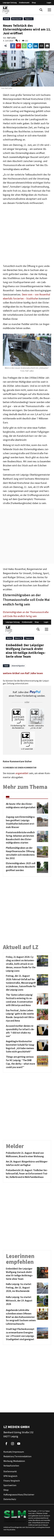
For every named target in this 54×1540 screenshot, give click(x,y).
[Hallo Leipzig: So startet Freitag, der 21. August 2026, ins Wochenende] (42, 1288)
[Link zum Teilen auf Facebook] (12, 45)
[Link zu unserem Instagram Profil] (12, 1444)
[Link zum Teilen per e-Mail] (41, 45)
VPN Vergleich (10, 1476)
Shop (34, 2)
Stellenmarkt (24, 2)
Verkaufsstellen (11, 1465)
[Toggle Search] (41, 10)
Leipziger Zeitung (10, 2)
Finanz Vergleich (11, 1480)
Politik (6, 19)
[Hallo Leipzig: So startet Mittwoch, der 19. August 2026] (42, 1301)
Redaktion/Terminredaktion (17, 1456)
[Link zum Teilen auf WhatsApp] (24, 45)
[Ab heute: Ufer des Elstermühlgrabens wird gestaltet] (42, 808)
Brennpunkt (17, 19)
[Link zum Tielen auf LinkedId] (35, 45)
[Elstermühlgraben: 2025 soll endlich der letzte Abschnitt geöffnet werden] (42, 867)
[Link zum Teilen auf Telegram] (30, 45)
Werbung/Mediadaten (14, 1461)
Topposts (28, 19)
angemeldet (21, 773)
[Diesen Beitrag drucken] (47, 45)
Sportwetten (9, 1485)
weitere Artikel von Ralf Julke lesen (23, 673)
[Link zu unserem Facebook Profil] (6, 1444)
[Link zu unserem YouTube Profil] (19, 1444)
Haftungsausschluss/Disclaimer (18, 1494)
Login (49, 2)
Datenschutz (9, 1499)
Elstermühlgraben (18, 666)
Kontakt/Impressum (13, 1451)
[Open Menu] (49, 9)
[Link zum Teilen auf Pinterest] (18, 45)
